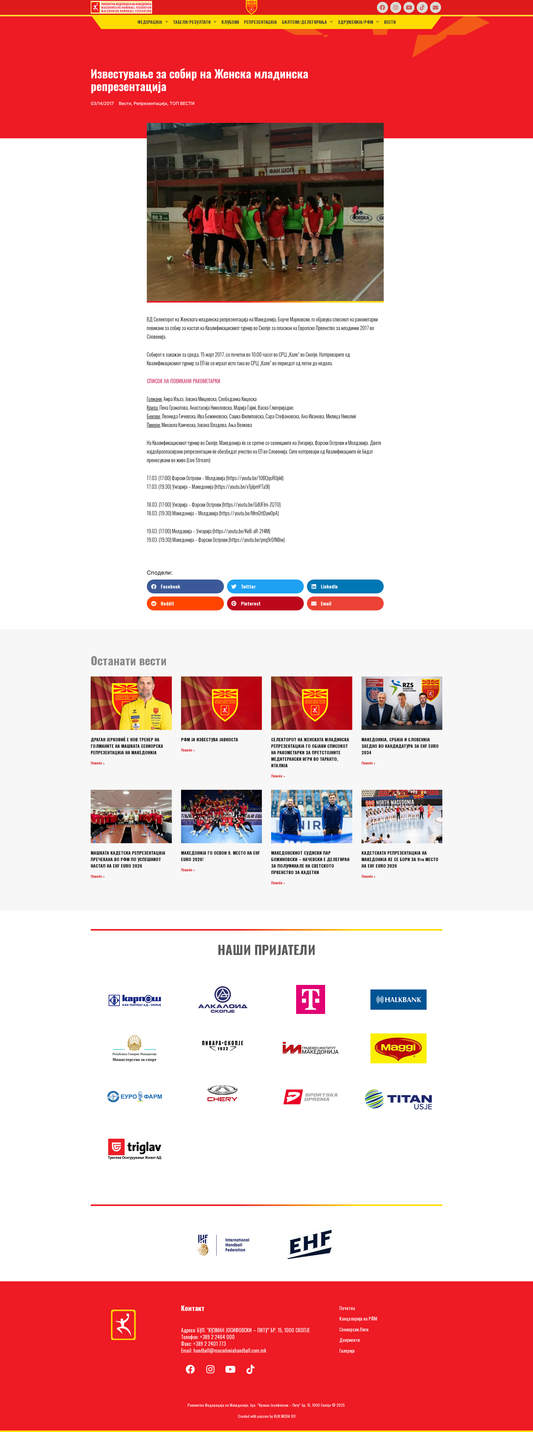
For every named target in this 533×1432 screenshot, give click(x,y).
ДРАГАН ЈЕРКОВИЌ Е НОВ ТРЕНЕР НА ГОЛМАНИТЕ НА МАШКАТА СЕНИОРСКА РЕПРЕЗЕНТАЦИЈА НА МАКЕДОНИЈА (127, 746)
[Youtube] (409, 7)
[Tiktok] (422, 7)
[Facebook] (382, 7)
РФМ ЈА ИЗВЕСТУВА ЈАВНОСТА (209, 739)
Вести (390, 22)
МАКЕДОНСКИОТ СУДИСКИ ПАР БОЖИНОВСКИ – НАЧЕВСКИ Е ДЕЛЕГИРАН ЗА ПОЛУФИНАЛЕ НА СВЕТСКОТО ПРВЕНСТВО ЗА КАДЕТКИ (310, 862)
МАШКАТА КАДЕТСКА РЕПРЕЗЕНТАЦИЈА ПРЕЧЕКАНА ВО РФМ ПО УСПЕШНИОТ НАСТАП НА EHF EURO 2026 (128, 859)
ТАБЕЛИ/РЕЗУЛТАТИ (192, 22)
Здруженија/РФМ (355, 22)
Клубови (230, 22)
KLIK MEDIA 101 (284, 1416)
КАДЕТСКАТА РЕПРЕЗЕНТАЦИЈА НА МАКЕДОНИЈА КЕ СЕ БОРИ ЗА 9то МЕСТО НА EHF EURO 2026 (400, 859)
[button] (185, 586)
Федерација (149, 22)
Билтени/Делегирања (304, 22)
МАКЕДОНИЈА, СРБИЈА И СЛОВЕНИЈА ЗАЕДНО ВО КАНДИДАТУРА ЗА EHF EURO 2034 (400, 746)
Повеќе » (98, 763)
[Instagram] (395, 7)
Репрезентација (260, 22)
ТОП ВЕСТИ (182, 103)
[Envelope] (435, 7)
